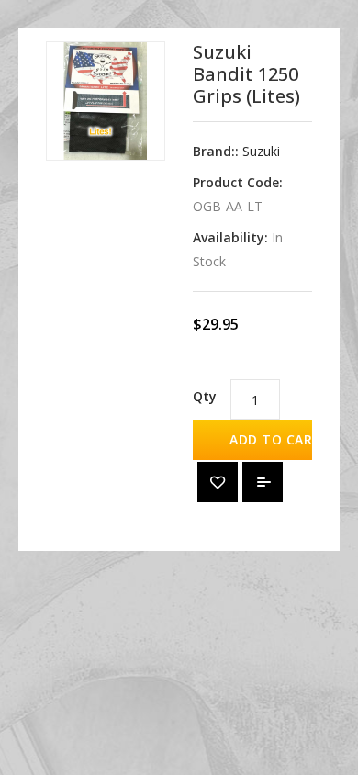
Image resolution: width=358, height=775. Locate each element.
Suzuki (261, 151)
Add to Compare (262, 482)
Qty (205, 396)
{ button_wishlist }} (217, 482)
